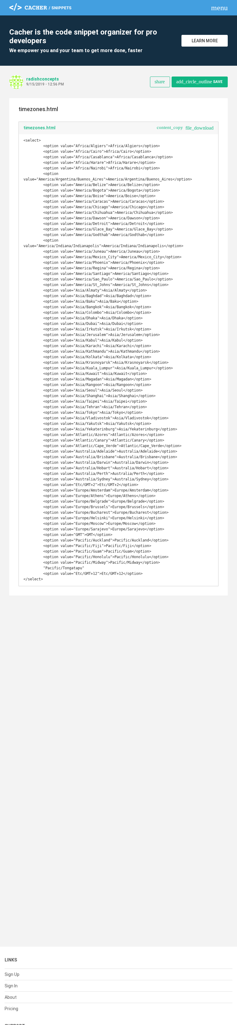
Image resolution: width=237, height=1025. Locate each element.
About (11, 997)
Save (199, 81)
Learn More (205, 40)
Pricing (11, 1008)
